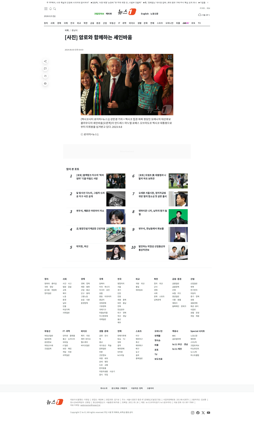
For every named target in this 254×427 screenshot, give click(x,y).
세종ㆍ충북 (121, 300)
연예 (119, 331)
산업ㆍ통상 (85, 290)
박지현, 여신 (82, 246)
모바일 (65, 342)
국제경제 (102, 303)
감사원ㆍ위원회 (50, 290)
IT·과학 (66, 331)
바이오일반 (85, 345)
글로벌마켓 (176, 339)
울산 (119, 319)
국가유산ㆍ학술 (105, 345)
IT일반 (65, 345)
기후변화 (102, 306)
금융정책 (175, 287)
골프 (137, 355)
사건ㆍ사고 (67, 283)
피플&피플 (103, 313)
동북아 (101, 283)
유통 (192, 300)
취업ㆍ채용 (194, 316)
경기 (119, 290)
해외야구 (139, 339)
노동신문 (154, 13)
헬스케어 (84, 342)
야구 (137, 336)
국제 (101, 279)
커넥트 (202, 8)
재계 (192, 287)
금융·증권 (176, 279)
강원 (119, 296)
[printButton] (45, 83)
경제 (83, 279)
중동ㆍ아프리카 (105, 296)
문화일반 (102, 349)
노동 (64, 296)
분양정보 (47, 342)
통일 (137, 287)
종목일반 (139, 358)
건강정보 (102, 355)
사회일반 (66, 313)
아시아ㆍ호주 (104, 290)
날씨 (64, 303)
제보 (208, 8)
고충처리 (150, 388)
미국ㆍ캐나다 (104, 287)
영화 (119, 342)
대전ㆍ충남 (121, 303)
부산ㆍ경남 (121, 316)
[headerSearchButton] (54, 8)
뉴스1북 (193, 352)
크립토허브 (99, 13)
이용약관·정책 (137, 388)
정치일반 (47, 293)
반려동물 (102, 368)
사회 (65, 279)
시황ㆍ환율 (176, 300)
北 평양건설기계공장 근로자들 (90, 228)
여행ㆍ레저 (103, 358)
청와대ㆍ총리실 (50, 283)
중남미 (101, 300)
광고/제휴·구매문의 (119, 388)
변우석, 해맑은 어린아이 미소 (90, 210)
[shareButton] (45, 61)
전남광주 (120, 309)
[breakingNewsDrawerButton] (50, 8)
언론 (101, 352)
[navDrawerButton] (46, 8)
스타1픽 (193, 342)
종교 (101, 342)
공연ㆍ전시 (103, 336)
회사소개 (103, 388)
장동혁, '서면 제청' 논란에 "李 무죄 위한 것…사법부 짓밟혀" (108, 2)
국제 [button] (67, 30)
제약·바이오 (86, 339)
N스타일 (120, 355)
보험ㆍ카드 (176, 293)
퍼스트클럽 (194, 355)
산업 (192, 279)
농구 (137, 352)
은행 (174, 290)
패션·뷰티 (194, 306)
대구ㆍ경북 (121, 313)
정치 (46, 279)
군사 (155, 287)
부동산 (47, 331)
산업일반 (193, 283)
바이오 (84, 331)
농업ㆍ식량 (85, 300)
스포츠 (139, 331)
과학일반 (66, 355)
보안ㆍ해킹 (67, 349)
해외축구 (139, 345)
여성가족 (66, 309)
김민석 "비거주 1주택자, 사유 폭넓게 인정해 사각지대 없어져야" (51, 2)
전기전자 (193, 290)
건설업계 (47, 349)
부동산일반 (48, 336)
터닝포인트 (194, 349)
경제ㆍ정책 (85, 283)
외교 (138, 279)
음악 (119, 345)
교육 (64, 290)
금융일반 (175, 283)
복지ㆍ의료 (85, 336)
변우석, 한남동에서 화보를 (151, 228)
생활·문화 (103, 331)
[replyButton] (45, 68)
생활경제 (193, 303)
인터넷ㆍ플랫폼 (69, 336)
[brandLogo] (127, 11)
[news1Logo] (55, 401)
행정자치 (120, 283)
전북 (119, 306)
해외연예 (120, 349)
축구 (137, 342)
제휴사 (175, 331)
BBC (174, 336)
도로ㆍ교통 (103, 365)
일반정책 (47, 339)
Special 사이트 (197, 331)
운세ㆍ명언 (103, 362)
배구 (137, 349)
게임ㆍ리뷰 (67, 352)
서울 (119, 287)
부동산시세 (48, 345)
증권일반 (175, 296)
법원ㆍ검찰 (67, 287)
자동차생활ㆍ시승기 (107, 371)
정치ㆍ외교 (158, 283)
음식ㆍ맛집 (103, 375)
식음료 (193, 309)
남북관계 (157, 300)
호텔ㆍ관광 (194, 313)
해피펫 (109, 13)
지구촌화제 (103, 316)
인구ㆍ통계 (85, 293)
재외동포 (139, 290)
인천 (119, 293)
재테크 (174, 303)
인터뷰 (120, 352)
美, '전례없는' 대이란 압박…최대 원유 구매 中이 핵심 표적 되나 (162, 2)
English (145, 13)
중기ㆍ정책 (194, 296)
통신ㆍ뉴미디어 (69, 339)
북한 (156, 279)
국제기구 (102, 309)
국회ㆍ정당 (48, 287)
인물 (64, 306)
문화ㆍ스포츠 (159, 296)
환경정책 (84, 303)
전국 (119, 279)
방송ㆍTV (121, 339)
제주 (119, 322)
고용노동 (84, 296)
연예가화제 (121, 336)
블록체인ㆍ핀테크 (179, 306)
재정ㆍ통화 (85, 287)
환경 (64, 300)
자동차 (193, 293)
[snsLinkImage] (192, 412)
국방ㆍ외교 (140, 283)
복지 (64, 293)
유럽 (101, 293)
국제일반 (102, 319)
